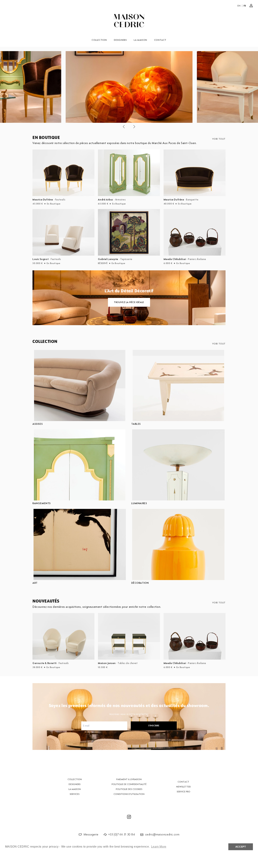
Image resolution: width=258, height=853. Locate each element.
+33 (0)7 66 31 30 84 (121, 834)
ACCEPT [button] (240, 846)
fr (245, 6)
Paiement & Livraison (129, 779)
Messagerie (91, 834)
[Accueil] (129, 20)
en (239, 6)
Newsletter (183, 787)
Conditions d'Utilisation (129, 794)
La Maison (140, 40)
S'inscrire (153, 726)
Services (75, 794)
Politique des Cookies (129, 789)
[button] (124, 126)
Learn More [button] (158, 846)
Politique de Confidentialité (129, 784)
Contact (160, 40)
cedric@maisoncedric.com (162, 834)
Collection (99, 40)
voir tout (219, 139)
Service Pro (183, 792)
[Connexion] (251, 5)
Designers (120, 40)
